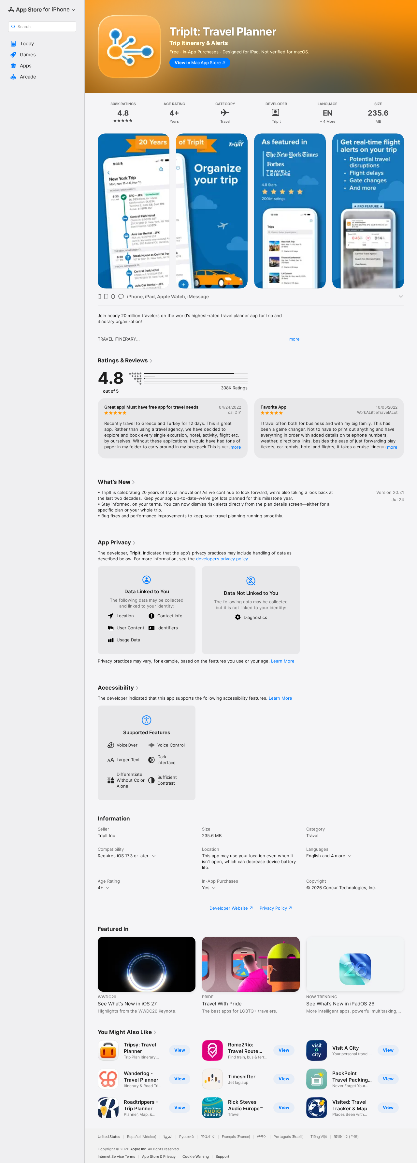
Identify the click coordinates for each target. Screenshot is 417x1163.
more (294, 339)
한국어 (262, 1137)
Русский (186, 1137)
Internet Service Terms (116, 1156)
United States (109, 1137)
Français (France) (236, 1137)
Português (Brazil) (289, 1137)
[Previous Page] (91, 211)
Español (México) (141, 1137)
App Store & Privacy (159, 1156)
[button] (42, 44)
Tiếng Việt (318, 1137)
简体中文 (208, 1137)
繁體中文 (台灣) (346, 1137)
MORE (236, 447)
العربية (167, 1137)
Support (222, 1156)
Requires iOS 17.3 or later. (124, 855)
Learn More (283, 661)
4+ (100, 887)
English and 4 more (325, 855)
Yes (205, 887)
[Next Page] (410, 211)
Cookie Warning (195, 1156)
